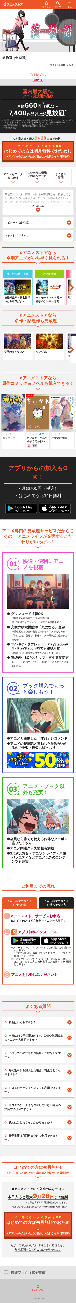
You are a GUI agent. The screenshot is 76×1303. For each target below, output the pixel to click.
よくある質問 (60, 175)
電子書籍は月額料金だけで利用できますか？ (31, 1137)
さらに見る (38, 205)
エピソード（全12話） (18, 222)
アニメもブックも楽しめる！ (13, 175)
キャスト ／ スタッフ (17, 235)
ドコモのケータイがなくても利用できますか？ (32, 1090)
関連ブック (40, 74)
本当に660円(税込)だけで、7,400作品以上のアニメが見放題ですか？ (33, 1037)
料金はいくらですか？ (22, 1022)
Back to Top (38, 1290)
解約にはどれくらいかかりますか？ (31, 1122)
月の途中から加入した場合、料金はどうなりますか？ (32, 1072)
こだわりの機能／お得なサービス (37, 176)
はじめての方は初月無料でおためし (38, 151)
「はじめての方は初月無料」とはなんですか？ (32, 1055)
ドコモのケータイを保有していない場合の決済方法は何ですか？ (32, 1107)
